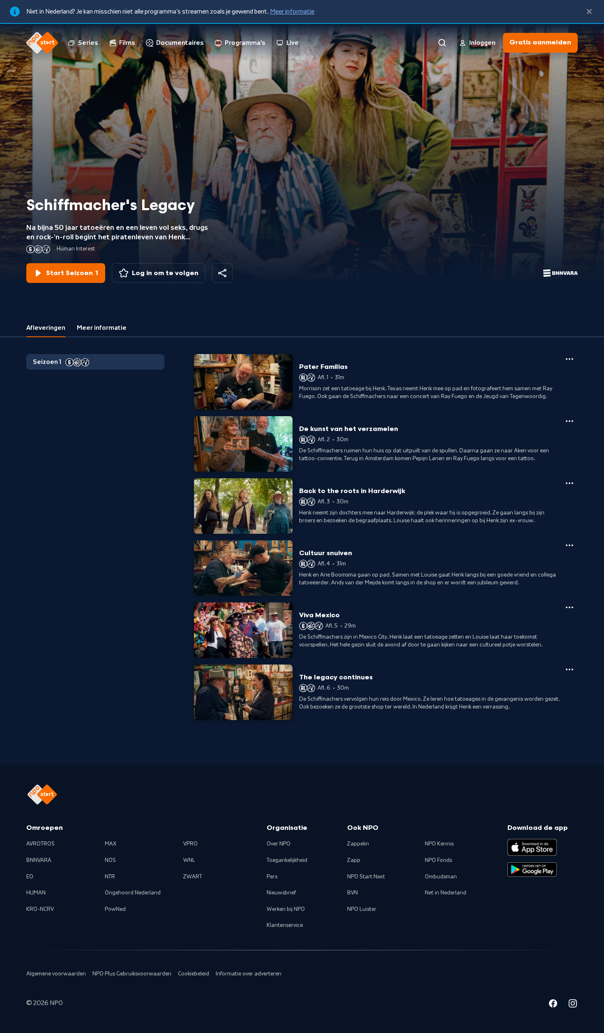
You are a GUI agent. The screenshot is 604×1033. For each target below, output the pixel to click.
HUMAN (36, 893)
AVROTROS (40, 844)
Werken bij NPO (286, 909)
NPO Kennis (439, 844)
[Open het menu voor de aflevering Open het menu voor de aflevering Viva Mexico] (569, 607)
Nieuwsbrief (281, 893)
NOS (110, 860)
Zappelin (358, 844)
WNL (189, 860)
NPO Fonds (438, 860)
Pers (272, 877)
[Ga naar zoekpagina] (442, 43)
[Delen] (222, 273)
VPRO (190, 844)
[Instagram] (573, 1004)
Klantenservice (285, 925)
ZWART (192, 877)
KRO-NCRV (40, 909)
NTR (110, 877)
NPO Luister (361, 909)
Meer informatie (292, 11)
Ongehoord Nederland (133, 893)
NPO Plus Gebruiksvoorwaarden (131, 974)
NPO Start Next (366, 877)
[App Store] (532, 847)
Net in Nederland (445, 893)
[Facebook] (553, 1004)
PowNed (115, 909)
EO (29, 877)
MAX (110, 844)
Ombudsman (441, 877)
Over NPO (278, 844)
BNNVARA (38, 860)
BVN (352, 893)
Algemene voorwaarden (56, 974)
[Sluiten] (589, 11)
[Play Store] (532, 869)
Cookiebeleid (193, 974)
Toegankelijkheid (287, 860)
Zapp (353, 860)
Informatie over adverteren (248, 974)
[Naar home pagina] (42, 42)
